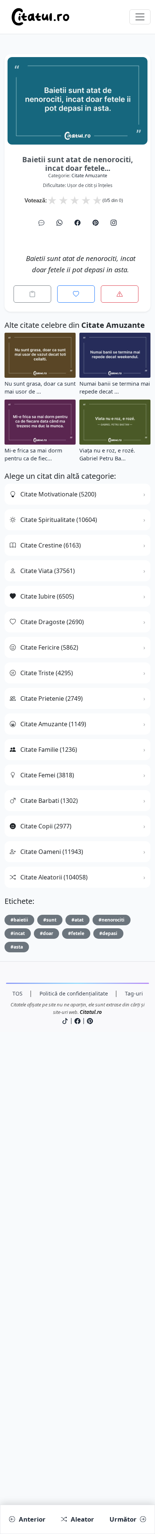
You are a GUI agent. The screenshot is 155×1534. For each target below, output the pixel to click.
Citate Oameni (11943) (51, 852)
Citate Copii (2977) (45, 826)
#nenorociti (112, 920)
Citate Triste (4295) (46, 673)
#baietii (19, 920)
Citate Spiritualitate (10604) (58, 520)
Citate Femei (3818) (47, 775)
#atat (77, 920)
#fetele (76, 933)
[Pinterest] (95, 222)
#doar (46, 933)
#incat (18, 933)
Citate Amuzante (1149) (53, 724)
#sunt (49, 920)
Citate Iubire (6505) (47, 596)
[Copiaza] (32, 294)
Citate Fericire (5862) (49, 647)
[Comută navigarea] (139, 16)
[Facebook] (77, 222)
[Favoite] (76, 294)
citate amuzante (89, 175)
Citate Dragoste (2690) (52, 622)
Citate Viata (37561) (47, 571)
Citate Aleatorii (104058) (54, 877)
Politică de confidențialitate (74, 993)
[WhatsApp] (59, 222)
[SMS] (41, 222)
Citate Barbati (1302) (49, 800)
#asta (17, 947)
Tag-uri (134, 993)
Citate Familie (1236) (48, 749)
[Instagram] (113, 222)
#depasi (108, 933)
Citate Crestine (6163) (50, 545)
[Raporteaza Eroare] (119, 294)
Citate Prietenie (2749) (51, 698)
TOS (17, 993)
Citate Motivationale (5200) (58, 494)
